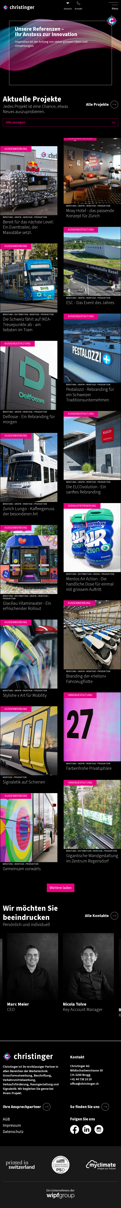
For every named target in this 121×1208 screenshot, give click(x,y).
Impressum (12, 1125)
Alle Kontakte (97, 916)
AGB (6, 1119)
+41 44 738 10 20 (81, 1079)
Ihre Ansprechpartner (22, 1107)
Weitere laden (61, 888)
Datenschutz (13, 1132)
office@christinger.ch (84, 1084)
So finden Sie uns (85, 1107)
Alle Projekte (97, 104)
